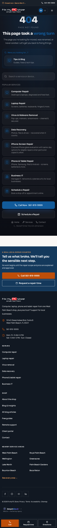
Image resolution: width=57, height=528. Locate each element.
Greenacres (35, 458)
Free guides (7, 418)
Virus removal (8, 364)
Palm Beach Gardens (39, 464)
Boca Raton (35, 470)
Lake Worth (7, 464)
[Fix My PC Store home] (13, 10)
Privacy (22, 501)
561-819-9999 (12, 329)
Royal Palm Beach (37, 453)
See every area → (9, 478)
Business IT (7, 384)
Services (29, 222)
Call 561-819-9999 (30, 275)
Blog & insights (9, 405)
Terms (28, 501)
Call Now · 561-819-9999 (30, 205)
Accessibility (35, 501)
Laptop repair (8, 358)
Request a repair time (30, 283)
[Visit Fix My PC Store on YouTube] (19, 494)
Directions (47, 524)
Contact (42, 222)
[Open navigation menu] (52, 10)
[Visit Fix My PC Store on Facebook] (5, 494)
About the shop (9, 399)
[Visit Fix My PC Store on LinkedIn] (26, 494)
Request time (28, 524)
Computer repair (9, 352)
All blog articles (9, 412)
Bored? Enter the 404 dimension (29, 226)
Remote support (9, 424)
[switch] (43, 10)
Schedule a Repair (30, 214)
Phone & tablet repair (11, 377)
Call (10, 524)
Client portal (7, 431)
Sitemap (44, 501)
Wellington (7, 458)
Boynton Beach (9, 470)
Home (16, 222)
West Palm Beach (9, 453)
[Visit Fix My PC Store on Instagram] (12, 494)
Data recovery (8, 371)
